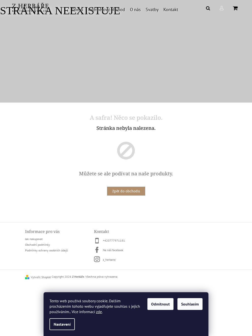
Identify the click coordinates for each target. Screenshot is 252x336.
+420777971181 (114, 240)
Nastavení (62, 324)
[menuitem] (77, 9)
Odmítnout (160, 304)
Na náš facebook (113, 250)
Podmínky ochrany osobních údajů (46, 250)
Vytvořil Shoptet (41, 277)
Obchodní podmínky (37, 244)
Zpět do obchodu (126, 191)
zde (99, 311)
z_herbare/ (109, 259)
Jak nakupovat (34, 239)
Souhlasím (190, 304)
